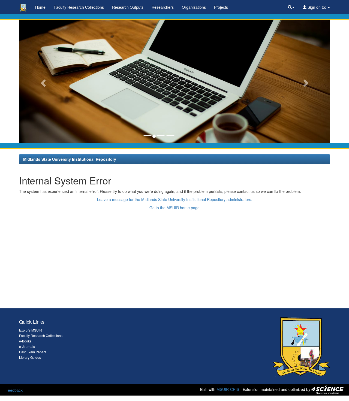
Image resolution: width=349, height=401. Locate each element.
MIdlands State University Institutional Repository (69, 159)
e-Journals (27, 346)
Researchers (163, 7)
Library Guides (30, 357)
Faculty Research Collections (79, 7)
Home (40, 7)
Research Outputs (127, 7)
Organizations (194, 7)
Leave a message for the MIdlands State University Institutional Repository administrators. (174, 199)
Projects (221, 7)
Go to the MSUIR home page (174, 207)
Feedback (14, 390)
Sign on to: (316, 7)
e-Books (25, 341)
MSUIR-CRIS (227, 389)
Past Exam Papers (32, 352)
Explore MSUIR (30, 330)
